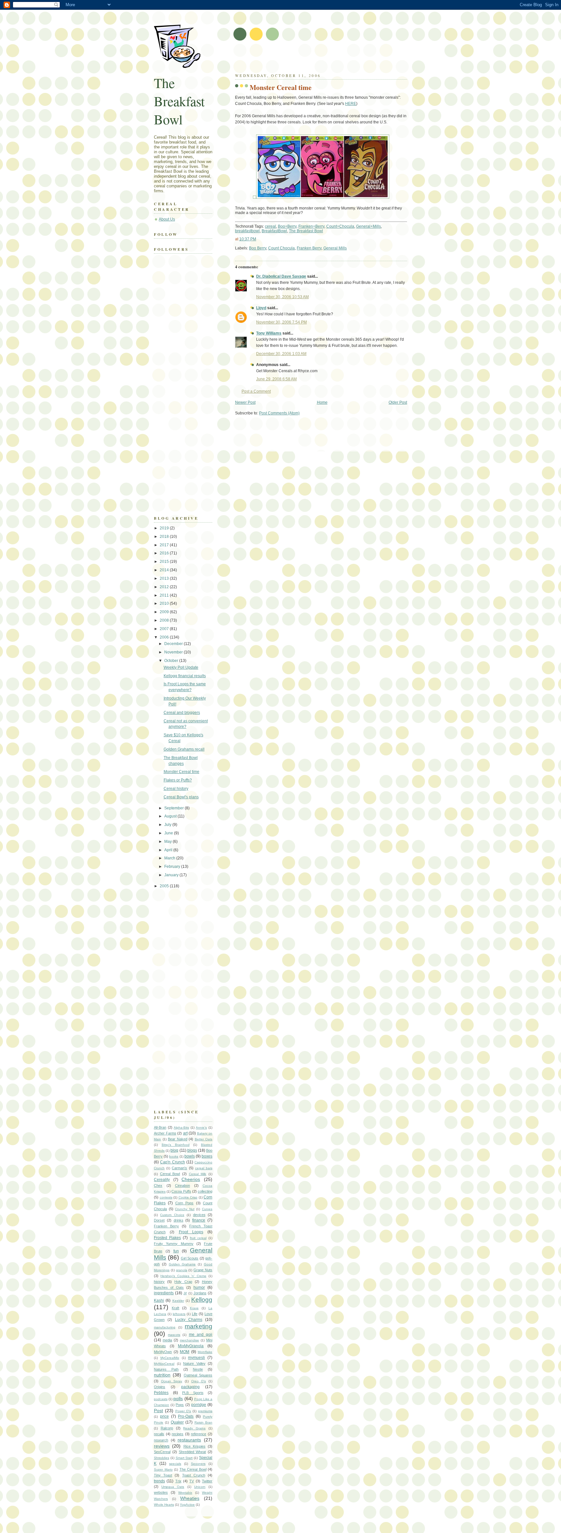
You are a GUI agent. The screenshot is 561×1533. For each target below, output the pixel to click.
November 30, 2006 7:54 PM (281, 322)
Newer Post (245, 402)
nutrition (162, 1374)
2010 (165, 603)
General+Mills (368, 226)
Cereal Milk (197, 1174)
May (168, 841)
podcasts (161, 1399)
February (172, 866)
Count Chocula (281, 248)
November (174, 652)
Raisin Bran (203, 1422)
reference (198, 1434)
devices (199, 1215)
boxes (207, 1156)
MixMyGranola (191, 1346)
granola (181, 1270)
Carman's (179, 1168)
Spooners (198, 1463)
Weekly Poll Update (181, 667)
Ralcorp (167, 1428)
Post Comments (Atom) (279, 413)
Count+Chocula (340, 226)
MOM (184, 1351)
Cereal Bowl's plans (181, 797)
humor (199, 1287)
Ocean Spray (171, 1381)
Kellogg (201, 1299)
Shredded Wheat (192, 1452)
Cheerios (190, 1179)
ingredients (164, 1293)
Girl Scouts (189, 1258)
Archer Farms (165, 1133)
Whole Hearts (164, 1504)
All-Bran (160, 1127)
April (168, 850)
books (173, 1156)
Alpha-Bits (181, 1127)
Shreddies (161, 1458)
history (159, 1282)
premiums (205, 1411)
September (174, 808)
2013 (165, 578)
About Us (167, 219)
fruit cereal (198, 1238)
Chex (158, 1185)
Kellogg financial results (185, 676)
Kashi (159, 1300)
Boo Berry (257, 248)
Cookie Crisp (188, 1197)
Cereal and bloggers (182, 712)
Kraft (175, 1308)
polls (178, 1398)
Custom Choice (172, 1215)
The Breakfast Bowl (306, 231)
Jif (185, 1293)
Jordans (199, 1293)
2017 (165, 545)
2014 (165, 570)
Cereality (162, 1179)
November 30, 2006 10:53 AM (282, 297)
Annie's (201, 1127)
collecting (205, 1191)
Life (194, 1314)
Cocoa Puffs (181, 1191)
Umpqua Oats (172, 1487)
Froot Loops (191, 1232)
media (167, 1340)
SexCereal (162, 1452)
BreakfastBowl (274, 231)
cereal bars (203, 1168)
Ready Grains (194, 1428)
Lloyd (261, 308)
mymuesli (196, 1357)
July (168, 824)
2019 (165, 528)
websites (161, 1492)
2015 (165, 561)
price (164, 1416)
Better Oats (204, 1139)
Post (158, 1410)
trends (159, 1481)
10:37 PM (247, 239)
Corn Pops (184, 1203)
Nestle (198, 1369)
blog (174, 1150)
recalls (159, 1434)
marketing (198, 1326)
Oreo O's (198, 1381)
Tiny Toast (163, 1475)
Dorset (159, 1220)
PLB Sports (193, 1393)
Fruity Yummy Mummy (173, 1244)
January (172, 875)
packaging (190, 1387)
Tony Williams (268, 333)
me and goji (200, 1334)
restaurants (189, 1439)
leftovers (179, 1314)
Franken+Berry (311, 226)
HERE (350, 103)
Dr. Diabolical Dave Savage (281, 276)
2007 (165, 629)
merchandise (189, 1340)
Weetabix (185, 1492)
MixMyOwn (163, 1352)
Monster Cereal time (281, 87)
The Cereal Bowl (193, 1469)
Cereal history (176, 788)
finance (198, 1220)
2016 (165, 553)
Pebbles (161, 1392)
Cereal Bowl (170, 1174)
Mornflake (205, 1352)
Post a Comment (256, 391)
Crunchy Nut (184, 1209)
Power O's (183, 1411)
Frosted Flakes (167, 1237)
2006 (165, 637)
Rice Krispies (194, 1446)
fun (176, 1251)
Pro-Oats (185, 1416)
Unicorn (200, 1487)
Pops (180, 1405)
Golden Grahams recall (184, 749)
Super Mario (163, 1469)
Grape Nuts (202, 1270)
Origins (159, 1387)
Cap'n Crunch (172, 1162)
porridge (198, 1404)
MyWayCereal (164, 1363)
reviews (161, 1446)
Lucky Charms (188, 1319)
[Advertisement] (311, 58)
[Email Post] (348, 248)
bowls (189, 1156)
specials (175, 1463)
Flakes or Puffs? (178, 780)
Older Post (398, 402)
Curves (207, 1209)
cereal (270, 226)
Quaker (177, 1422)
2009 (165, 612)
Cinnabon (182, 1185)
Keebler (178, 1300)
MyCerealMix (169, 1358)
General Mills (335, 248)
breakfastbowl (247, 231)
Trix (178, 1481)
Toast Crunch (193, 1475)
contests (166, 1197)
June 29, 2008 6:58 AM (276, 379)
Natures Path (166, 1369)
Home (322, 402)
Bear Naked (177, 1139)
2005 (165, 886)
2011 (165, 595)
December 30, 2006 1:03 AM (281, 353)
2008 (165, 620)
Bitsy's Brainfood (176, 1145)
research (161, 1440)
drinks (178, 1220)
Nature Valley (194, 1363)
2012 (165, 587)
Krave (194, 1308)
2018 (165, 536)
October (171, 660)
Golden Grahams (182, 1264)
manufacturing (164, 1327)
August (171, 816)
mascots (174, 1335)
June (169, 833)
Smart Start (184, 1458)
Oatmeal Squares (198, 1375)
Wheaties (189, 1498)
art (185, 1133)
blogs (192, 1150)
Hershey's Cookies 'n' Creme (183, 1276)
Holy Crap (183, 1282)
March (170, 858)
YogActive (187, 1504)
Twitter (207, 1481)
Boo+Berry (287, 226)
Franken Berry (309, 248)
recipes (177, 1434)
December (174, 643)
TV (191, 1481)
